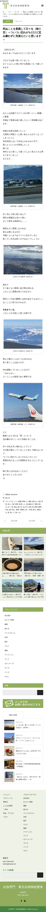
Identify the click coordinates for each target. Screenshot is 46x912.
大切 (13, 504)
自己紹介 (8, 615)
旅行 (6, 642)
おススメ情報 (9, 620)
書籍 (6, 650)
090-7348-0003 (8, 861)
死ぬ (15, 507)
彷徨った (22, 504)
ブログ (5, 817)
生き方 (25, 507)
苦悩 (30, 510)
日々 (9, 507)
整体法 (5, 802)
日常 (6, 637)
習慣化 (22, 510)
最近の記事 (13, 715)
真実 (36, 507)
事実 (23, 501)
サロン (7, 677)
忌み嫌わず (30, 504)
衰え (34, 510)
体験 (29, 501)
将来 (16, 504)
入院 (39, 501)
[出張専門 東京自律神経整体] (16, 5)
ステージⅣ (9, 501)
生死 (29, 507)
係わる (34, 501)
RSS (25, 900)
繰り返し (12, 510)
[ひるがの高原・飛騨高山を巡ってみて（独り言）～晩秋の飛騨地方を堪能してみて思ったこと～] (13, 521)
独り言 (8, 21)
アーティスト (9, 655)
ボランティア (9, 663)
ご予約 (5, 809)
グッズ (7, 672)
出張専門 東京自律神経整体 (23, 887)
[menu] (42, 5)
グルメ (7, 646)
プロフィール (7, 798)
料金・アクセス (8, 813)
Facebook (21, 900)
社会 (6, 510)
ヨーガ (7, 668)
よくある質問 (7, 806)
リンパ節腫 (17, 501)
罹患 (17, 510)
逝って (12, 512)
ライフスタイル (10, 633)
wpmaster (14, 494)
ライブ (7, 659)
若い (26, 510)
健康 (6, 624)
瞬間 (39, 507)
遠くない (18, 512)
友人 (9, 504)
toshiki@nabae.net (9, 864)
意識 (36, 504)
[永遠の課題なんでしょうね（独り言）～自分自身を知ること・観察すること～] (33, 521)
